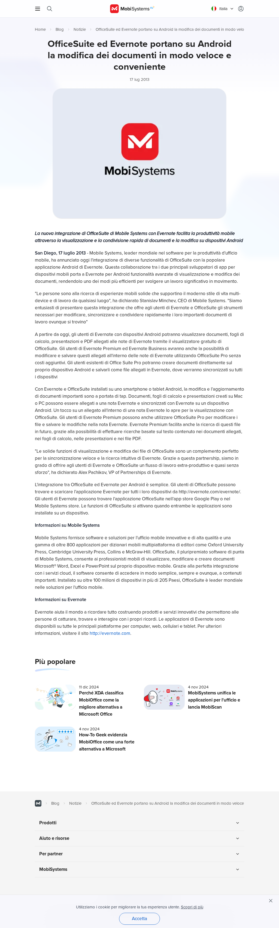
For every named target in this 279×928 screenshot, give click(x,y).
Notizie (80, 29)
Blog (60, 29)
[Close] (271, 901)
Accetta (139, 918)
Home (40, 29)
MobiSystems (53, 869)
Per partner (51, 854)
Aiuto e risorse (54, 838)
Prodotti (47, 823)
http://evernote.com (110, 633)
